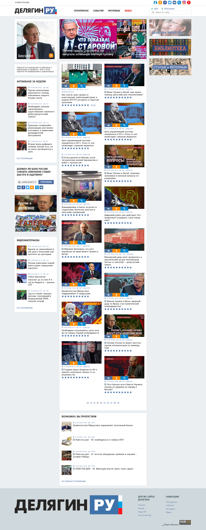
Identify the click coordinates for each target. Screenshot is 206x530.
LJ (37, 187)
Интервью (114, 10)
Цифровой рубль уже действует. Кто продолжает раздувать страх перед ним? (122, 217)
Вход (156, 9)
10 (88, 403)
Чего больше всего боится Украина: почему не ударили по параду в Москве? (123, 387)
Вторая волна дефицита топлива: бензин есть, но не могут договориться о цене (40, 148)
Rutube (141, 508)
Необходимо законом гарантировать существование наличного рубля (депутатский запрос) (41, 111)
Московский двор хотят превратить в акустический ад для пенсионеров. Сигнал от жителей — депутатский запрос (123, 261)
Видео (128, 10)
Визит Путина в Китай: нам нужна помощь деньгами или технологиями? (123, 93)
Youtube (141, 505)
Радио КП (142, 512)
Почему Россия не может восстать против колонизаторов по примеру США (122, 345)
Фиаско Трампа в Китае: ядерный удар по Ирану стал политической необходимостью (122, 304)
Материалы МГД (68, 92)
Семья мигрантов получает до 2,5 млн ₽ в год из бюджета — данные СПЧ (41, 281)
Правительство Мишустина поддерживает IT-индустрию (76, 292)
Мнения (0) (41, 187)
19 (118, 403)
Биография (25, 55)
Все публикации (25, 158)
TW (27, 187)
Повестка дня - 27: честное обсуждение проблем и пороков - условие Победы (105, 455)
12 (94, 403)
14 (101, 403)
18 (115, 403)
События (98, 10)
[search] (153, 12)
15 (105, 403)
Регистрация (169, 9)
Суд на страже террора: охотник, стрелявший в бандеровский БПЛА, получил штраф (40, 297)
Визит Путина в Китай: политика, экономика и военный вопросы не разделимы (122, 176)
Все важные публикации (74, 481)
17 (111, 403)
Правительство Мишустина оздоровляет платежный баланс (103, 425)
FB (23, 187)
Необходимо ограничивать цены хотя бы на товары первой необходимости (80, 331)
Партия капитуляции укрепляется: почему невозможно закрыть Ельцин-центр (38, 94)
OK (32, 187)
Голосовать (46, 182)
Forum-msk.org (144, 515)
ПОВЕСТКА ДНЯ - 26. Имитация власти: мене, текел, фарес (104, 469)
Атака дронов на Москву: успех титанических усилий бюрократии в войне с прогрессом (80, 160)
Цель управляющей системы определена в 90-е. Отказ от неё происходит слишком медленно (78, 143)
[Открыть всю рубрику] (170, 27)
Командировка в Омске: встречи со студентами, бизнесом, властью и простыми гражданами (79, 209)
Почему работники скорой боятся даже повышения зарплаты (41, 265)
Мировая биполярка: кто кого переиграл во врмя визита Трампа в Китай (80, 251)
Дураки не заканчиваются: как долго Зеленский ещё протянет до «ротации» (41, 251)
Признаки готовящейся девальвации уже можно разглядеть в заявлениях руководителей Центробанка (40, 130)
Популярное (81, 10)
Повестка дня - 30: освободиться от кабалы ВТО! (99, 440)
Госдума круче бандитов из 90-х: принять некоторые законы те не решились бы (79, 372)
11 (91, 403)
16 (108, 403)
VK (19, 187)
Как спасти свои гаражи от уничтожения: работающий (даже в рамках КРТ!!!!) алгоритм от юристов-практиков (81, 99)
